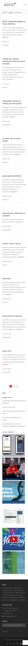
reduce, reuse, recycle (11, 243)
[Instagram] (10, 643)
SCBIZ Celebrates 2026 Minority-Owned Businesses (13, 402)
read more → (6, 37)
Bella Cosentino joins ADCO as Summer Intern (13, 412)
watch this (6, 351)
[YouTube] (20, 643)
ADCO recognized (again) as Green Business (13, 22)
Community (5, 45)
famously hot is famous (12, 316)
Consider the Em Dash (8, 407)
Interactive (5, 162)
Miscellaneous (6, 125)
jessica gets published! (11, 176)
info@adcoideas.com (10, 616)
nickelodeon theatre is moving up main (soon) (11, 102)
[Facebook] (7, 643)
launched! (6, 278)
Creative (4, 87)
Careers (5, 631)
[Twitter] (17, 643)
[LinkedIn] (14, 643)
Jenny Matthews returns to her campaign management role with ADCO (13, 425)
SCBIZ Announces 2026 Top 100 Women (11, 419)
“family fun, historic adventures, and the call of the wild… (13, 61)
